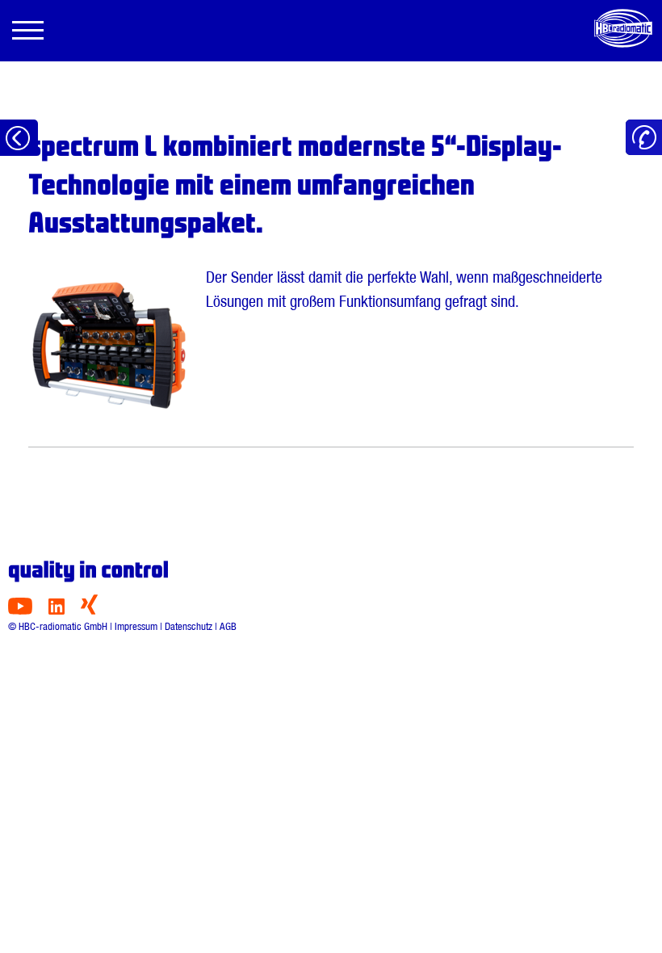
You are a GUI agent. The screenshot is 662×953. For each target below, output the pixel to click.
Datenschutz (188, 626)
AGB (228, 626)
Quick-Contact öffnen (644, 138)
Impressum (136, 626)
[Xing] (89, 610)
